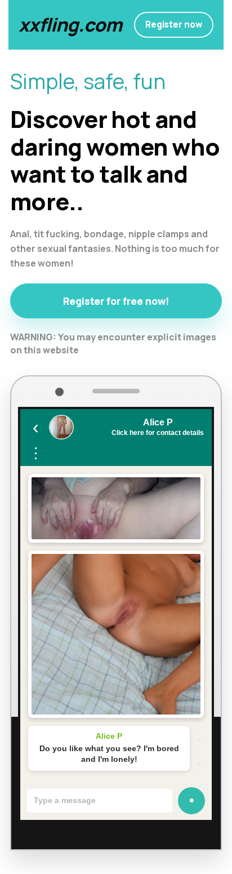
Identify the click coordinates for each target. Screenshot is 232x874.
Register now (173, 24)
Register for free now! (116, 301)
